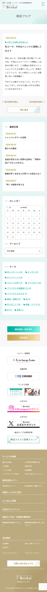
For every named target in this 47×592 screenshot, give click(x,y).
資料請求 (23, 337)
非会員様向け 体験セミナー (34, 486)
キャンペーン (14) (15, 277)
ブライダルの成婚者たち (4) (19, 288)
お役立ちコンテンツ (11, 509)
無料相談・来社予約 (23, 329)
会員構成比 (28, 470)
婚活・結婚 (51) (14, 299)
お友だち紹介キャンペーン (34, 474)
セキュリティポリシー (9, 553)
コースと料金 (6, 470)
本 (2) (9, 309)
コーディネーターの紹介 (10, 474)
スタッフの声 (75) (15, 282)
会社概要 (5, 543)
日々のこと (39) (14, 304)
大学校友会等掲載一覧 (32, 462)
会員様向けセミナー (9, 486)
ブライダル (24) (34, 282)
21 (34, 228)
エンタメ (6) (32, 271)
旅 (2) (28, 299)
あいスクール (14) (15, 271)
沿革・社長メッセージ (32, 543)
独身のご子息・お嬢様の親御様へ (16, 516)
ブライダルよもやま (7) (17, 293)
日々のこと (23, 42)
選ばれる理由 (7, 462)
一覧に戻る (23, 109)
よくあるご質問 (9, 500)
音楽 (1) (20, 309)
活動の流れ (28, 466)
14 (34, 223)
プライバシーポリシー (32, 553)
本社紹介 (5, 547)
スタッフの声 (12, 42)
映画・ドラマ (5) (33, 304)
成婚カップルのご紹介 (12, 492)
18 (18, 228)
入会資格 (5, 466)
